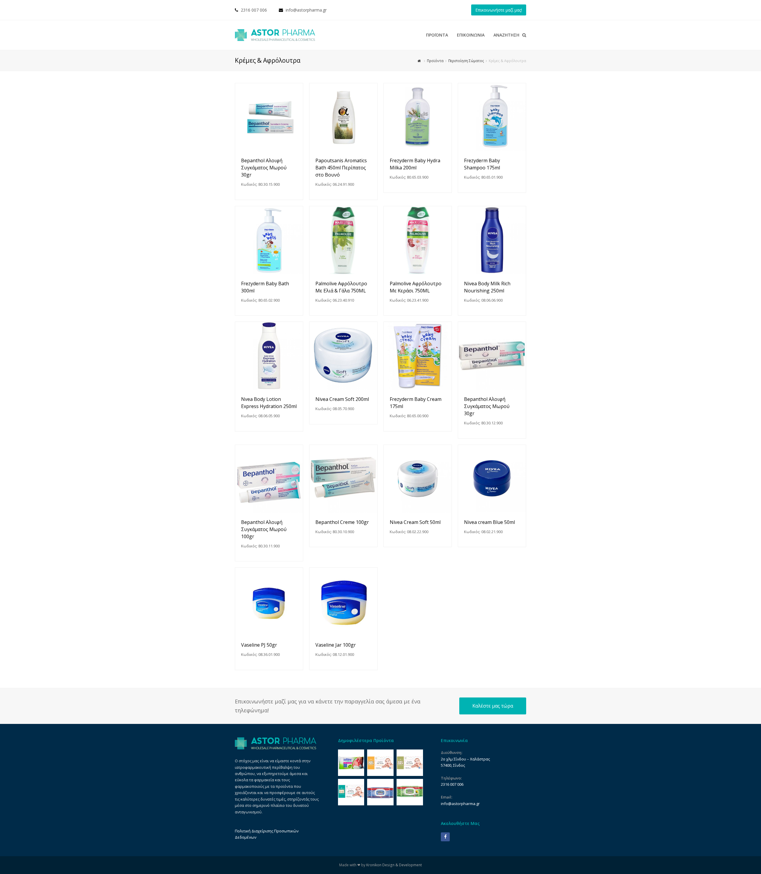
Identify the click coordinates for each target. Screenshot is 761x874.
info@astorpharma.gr (306, 10)
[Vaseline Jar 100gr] (343, 601)
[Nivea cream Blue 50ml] (492, 479)
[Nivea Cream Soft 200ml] (343, 356)
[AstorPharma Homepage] (275, 748)
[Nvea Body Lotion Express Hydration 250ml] (269, 356)
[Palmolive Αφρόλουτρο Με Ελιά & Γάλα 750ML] (343, 240)
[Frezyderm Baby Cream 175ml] (418, 356)
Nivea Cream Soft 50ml (415, 522)
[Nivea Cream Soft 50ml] (418, 479)
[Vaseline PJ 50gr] (269, 601)
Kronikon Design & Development (394, 864)
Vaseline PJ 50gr (259, 645)
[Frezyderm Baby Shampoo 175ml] (492, 117)
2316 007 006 (254, 10)
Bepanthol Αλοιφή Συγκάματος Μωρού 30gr (264, 167)
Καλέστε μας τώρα (492, 706)
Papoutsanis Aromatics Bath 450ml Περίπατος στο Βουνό (341, 167)
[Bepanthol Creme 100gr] (343, 479)
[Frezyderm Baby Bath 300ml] (269, 240)
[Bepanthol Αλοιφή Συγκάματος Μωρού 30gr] (269, 117)
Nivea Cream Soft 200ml (342, 399)
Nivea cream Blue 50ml (489, 522)
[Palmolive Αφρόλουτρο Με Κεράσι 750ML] (418, 240)
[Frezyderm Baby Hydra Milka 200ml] (418, 117)
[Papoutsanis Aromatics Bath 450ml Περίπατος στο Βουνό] (343, 117)
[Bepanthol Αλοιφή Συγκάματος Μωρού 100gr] (269, 479)
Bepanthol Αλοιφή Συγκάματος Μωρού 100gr (264, 529)
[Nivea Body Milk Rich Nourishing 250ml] (492, 240)
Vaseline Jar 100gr (335, 645)
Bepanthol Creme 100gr (342, 522)
